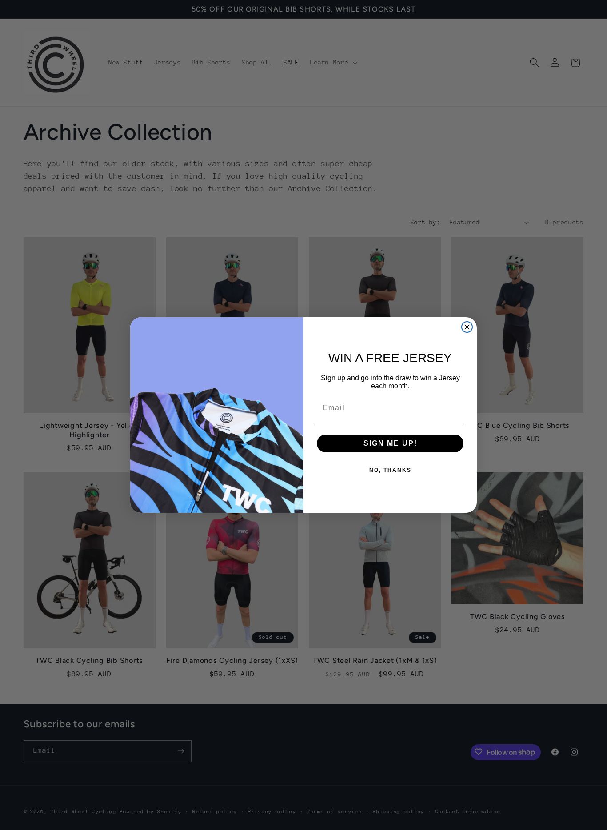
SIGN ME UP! (390, 443)
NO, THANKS (390, 470)
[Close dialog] (467, 327)
